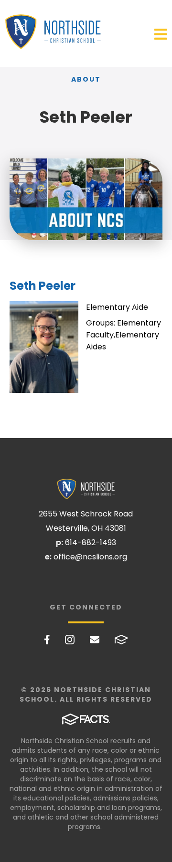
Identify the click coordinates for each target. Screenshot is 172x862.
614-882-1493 (90, 542)
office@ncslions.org (90, 556)
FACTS (121, 639)
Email (94, 639)
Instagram (70, 639)
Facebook (47, 639)
